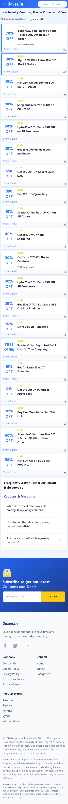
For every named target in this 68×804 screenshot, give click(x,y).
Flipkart (7, 705)
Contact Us (9, 663)
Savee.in (10, 623)
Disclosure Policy (13, 679)
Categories (43, 674)
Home (40, 663)
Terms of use (11, 684)
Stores (41, 669)
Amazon (8, 700)
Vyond (7, 716)
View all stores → (13, 721)
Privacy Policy (11, 674)
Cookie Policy (11, 669)
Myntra (7, 710)
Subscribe (53, 596)
